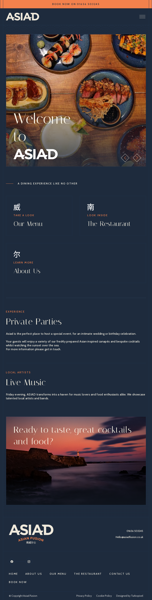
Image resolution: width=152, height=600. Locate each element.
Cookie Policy (104, 595)
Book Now (18, 582)
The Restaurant (88, 573)
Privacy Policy (84, 595)
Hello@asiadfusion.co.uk (129, 537)
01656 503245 (135, 531)
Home (13, 573)
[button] (125, 158)
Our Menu (58, 573)
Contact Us (119, 573)
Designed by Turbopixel (129, 595)
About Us (33, 573)
